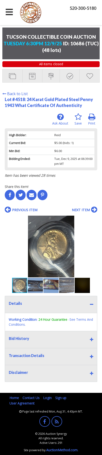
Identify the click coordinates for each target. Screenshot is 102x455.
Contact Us (31, 397)
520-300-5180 (83, 8)
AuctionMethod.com (62, 450)
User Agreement (22, 403)
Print (91, 123)
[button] (93, 220)
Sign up (60, 397)
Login (47, 397)
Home (14, 397)
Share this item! (16, 186)
